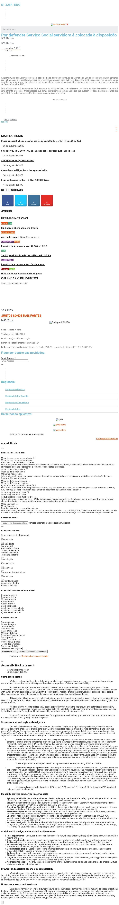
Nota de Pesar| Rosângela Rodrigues (21, 273)
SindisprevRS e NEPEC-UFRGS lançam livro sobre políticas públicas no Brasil (38, 151)
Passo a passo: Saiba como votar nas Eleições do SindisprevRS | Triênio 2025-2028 (41, 141)
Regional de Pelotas (15, 389)
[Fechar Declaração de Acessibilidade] (2, 661)
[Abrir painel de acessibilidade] (2, 902)
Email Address (8, 358)
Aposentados (7, 242)
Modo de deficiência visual (13, 469)
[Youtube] (8, 375)
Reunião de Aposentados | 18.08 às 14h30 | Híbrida (25, 180)
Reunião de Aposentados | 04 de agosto (23, 264)
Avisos (4, 223)
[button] (2, 526)
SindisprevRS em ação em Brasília (17, 160)
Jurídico (11, 232)
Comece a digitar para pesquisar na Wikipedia (49, 523)
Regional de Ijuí (12, 409)
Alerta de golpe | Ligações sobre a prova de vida (24, 170)
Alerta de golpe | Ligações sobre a (20, 237)
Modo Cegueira (8, 504)
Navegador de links (9, 646)
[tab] (59, 389)
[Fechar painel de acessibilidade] (2, 448)
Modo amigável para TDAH (13, 492)
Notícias (10, 38)
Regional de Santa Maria (17, 402)
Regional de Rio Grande (16, 396)
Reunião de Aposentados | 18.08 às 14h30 (24, 246)
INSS (3, 38)
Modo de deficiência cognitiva (15, 481)
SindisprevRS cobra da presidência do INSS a (26, 255)
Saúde (12, 269)
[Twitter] (8, 373)
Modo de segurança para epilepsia (17, 458)
